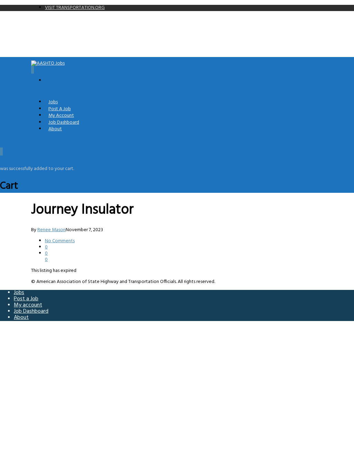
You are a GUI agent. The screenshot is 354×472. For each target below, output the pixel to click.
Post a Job (26, 298)
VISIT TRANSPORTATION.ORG (75, 8)
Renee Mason (51, 230)
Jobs (19, 292)
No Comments (60, 241)
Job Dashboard (31, 311)
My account (28, 305)
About (55, 129)
